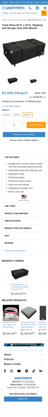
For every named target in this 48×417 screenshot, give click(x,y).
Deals (37, 2)
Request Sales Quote (24, 134)
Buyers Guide (14, 2)
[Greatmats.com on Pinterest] (26, 371)
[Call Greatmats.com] (30, 8)
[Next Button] (43, 280)
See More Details (12, 106)
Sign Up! (23, 399)
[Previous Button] (5, 280)
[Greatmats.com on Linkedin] (40, 371)
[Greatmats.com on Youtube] (19, 371)
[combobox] (24, 13)
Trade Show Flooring (16, 20)
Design (5, 2)
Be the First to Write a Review (15, 250)
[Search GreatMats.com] (44, 13)
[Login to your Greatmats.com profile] (37, 8)
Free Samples (27, 2)
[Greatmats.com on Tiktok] (33, 371)
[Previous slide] (6, 53)
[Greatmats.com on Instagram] (11, 371)
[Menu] (3, 8)
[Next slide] (42, 53)
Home (4, 20)
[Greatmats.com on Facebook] (5, 371)
